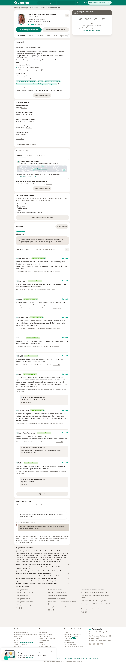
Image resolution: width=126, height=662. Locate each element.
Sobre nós (17, 638)
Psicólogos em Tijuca (22, 596)
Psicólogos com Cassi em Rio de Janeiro (94, 609)
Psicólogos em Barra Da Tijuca (25, 592)
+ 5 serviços (20, 139)
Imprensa (17, 646)
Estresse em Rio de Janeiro (56, 599)
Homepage (17, 7)
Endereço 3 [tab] (40, 155)
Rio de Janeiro (48, 163)
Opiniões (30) (64, 36)
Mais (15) (19, 608)
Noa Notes (69, 638)
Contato (17, 640)
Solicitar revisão (56, 271)
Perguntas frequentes (46, 646)
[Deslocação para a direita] (68, 35)
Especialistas (43, 632)
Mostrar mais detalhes (43, 95)
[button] (29, 29)
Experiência (21, 36)
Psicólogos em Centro (23, 599)
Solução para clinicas (71, 636)
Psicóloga (31, 17)
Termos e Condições (20, 644)
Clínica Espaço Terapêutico (30, 162)
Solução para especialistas (72, 634)
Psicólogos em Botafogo (24, 605)
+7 (58, 84)
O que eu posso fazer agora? (26, 176)
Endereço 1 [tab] (20, 155)
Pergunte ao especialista (47, 638)
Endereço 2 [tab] (30, 155)
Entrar (85, 3)
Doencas (42, 644)
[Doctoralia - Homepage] (25, 3)
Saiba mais (29, 657)
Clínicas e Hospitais (45, 634)
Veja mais (46, 494)
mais (17, 62)
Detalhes (24, 108)
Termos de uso (69, 642)
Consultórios (40, 36)
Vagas (23, 642)
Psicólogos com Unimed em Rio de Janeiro (94, 592)
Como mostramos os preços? (27, 144)
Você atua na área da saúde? (99, 3)
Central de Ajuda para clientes (73, 646)
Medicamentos (44, 640)
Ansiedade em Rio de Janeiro (57, 596)
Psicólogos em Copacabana (25, 602)
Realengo (41, 163)
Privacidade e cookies (21, 632)
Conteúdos (67, 640)
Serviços (30, 36)
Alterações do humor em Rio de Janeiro (61, 607)
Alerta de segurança (70, 644)
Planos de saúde (52, 36)
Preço (66, 632)
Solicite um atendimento (91, 31)
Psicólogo (25, 7)
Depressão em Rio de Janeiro (57, 592)
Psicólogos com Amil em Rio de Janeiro (93, 601)
